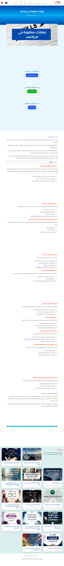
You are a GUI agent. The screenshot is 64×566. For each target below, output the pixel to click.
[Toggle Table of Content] (55, 162)
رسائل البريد (35, 555)
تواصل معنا (26, 555)
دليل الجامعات (30, 4)
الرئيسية (56, 137)
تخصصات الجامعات (37, 4)
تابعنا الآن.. (32, 107)
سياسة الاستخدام (30, 555)
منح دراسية (44, 4)
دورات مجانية (16, 4)
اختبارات (25, 4)
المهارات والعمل (51, 137)
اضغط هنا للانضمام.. (32, 75)
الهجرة (21, 4)
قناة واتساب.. (33, 91)
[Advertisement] (32, 55)
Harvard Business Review (30, 339)
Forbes (37, 339)
